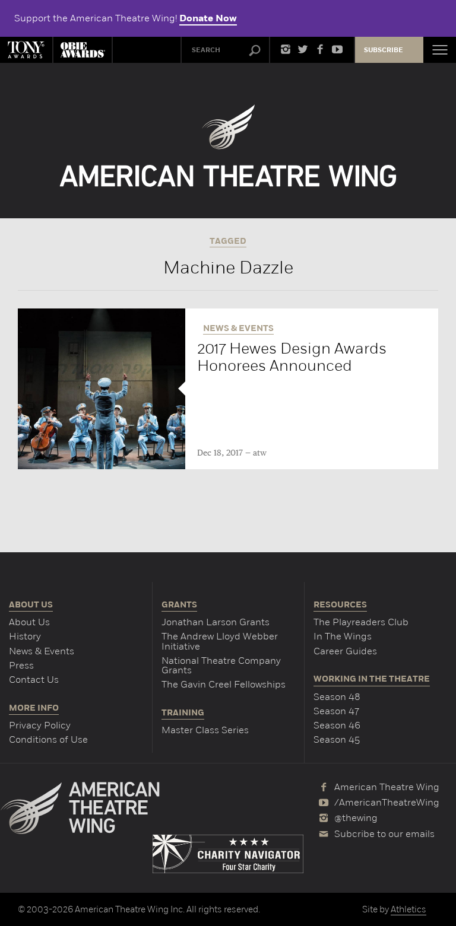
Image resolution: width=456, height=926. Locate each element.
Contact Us (34, 679)
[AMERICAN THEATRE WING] (228, 145)
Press (21, 665)
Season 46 (337, 725)
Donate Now (208, 18)
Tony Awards (26, 50)
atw (260, 453)
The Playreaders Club (361, 622)
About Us (29, 622)
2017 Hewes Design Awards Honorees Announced (292, 357)
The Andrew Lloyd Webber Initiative (220, 641)
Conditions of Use (48, 739)
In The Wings (343, 636)
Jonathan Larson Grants (216, 622)
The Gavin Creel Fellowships (224, 684)
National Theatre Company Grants (221, 665)
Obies (82, 50)
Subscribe (383, 50)
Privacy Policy (40, 725)
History (25, 636)
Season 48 (337, 696)
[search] (255, 51)
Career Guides (345, 651)
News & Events (41, 651)
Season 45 (337, 739)
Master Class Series (205, 730)
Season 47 (336, 711)
